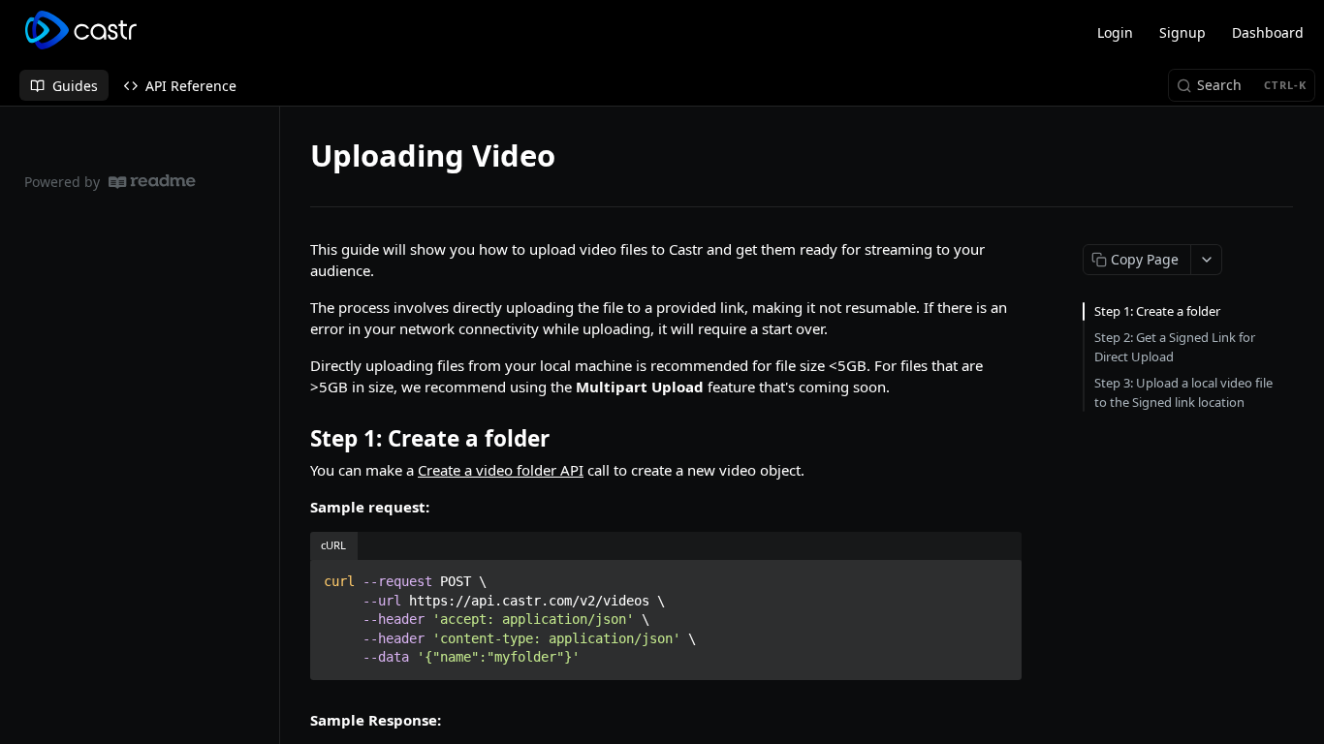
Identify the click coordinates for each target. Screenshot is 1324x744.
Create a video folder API (500, 470)
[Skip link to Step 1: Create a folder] (297, 438)
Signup (1182, 32)
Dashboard (1268, 32)
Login (1115, 32)
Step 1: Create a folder (1157, 311)
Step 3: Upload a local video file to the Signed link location (1183, 392)
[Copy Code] (998, 575)
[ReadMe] (152, 181)
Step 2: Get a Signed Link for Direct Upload (1174, 346)
